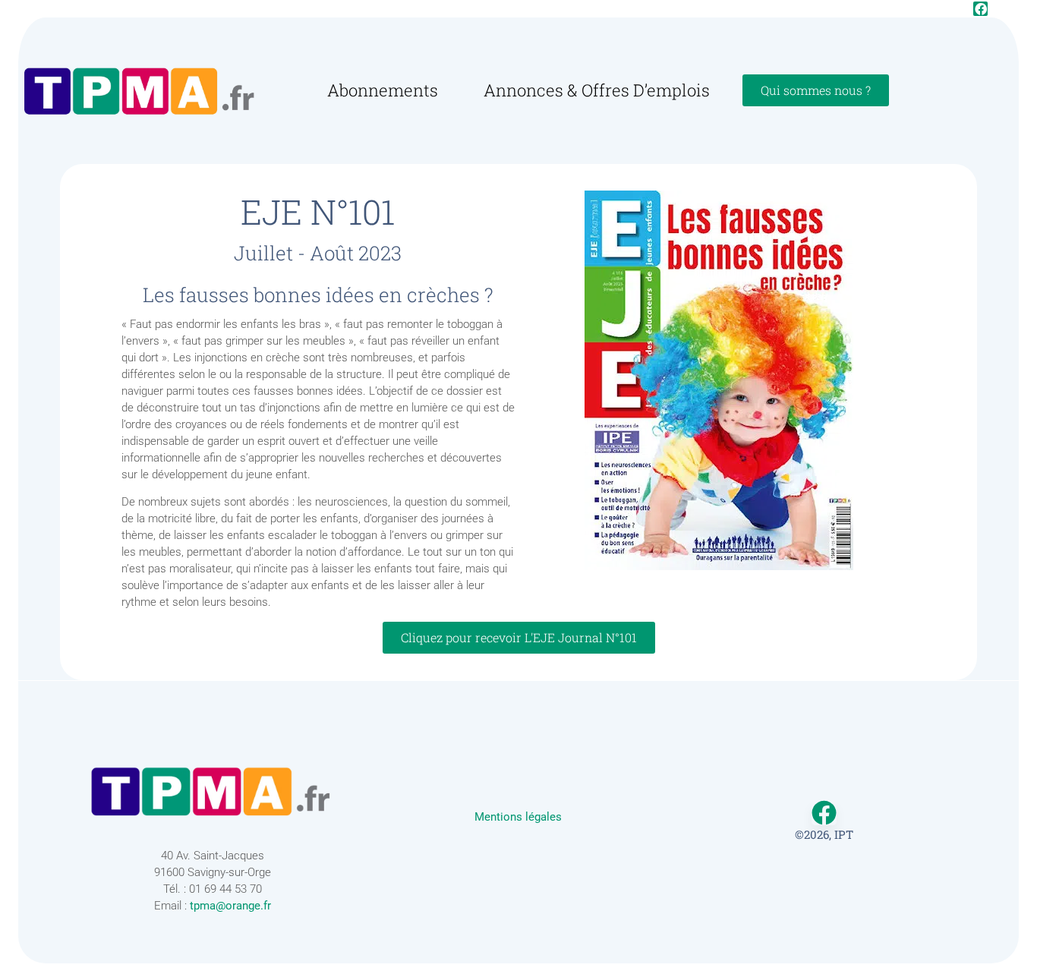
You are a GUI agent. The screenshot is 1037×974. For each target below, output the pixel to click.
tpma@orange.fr (230, 906)
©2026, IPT (824, 834)
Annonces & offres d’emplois (597, 90)
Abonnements (382, 90)
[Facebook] (980, 9)
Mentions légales (518, 817)
